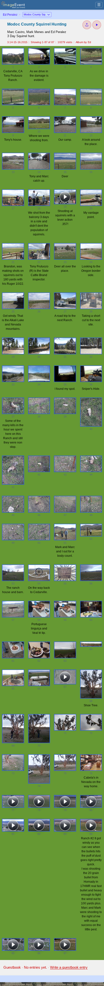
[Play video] (65, 196)
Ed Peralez (10, 14)
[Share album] (86, 24)
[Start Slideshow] (96, 24)
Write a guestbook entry (69, 967)
